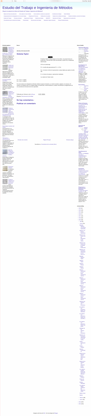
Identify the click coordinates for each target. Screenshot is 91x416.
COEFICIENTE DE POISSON (86, 50)
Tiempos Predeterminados (63, 20)
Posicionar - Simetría (11, 167)
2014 (80, 401)
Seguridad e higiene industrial (49, 20)
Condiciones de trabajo (56, 13)
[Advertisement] (45, 33)
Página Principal (47, 139)
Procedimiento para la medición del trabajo (12, 20)
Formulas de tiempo (18, 18)
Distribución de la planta (45, 16)
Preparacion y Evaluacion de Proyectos (82, 188)
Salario (81, 395)
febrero (81, 397)
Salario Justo (82, 393)
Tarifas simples (82, 346)
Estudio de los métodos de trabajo (59, 16)
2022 (80, 210)
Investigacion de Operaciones (83, 65)
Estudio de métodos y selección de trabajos (77, 16)
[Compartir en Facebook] (43, 94)
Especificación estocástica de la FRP (86, 88)
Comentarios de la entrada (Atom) (49, 144)
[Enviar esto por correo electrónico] (39, 94)
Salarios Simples (82, 376)
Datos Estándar (67, 13)
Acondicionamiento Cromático (6, 80)
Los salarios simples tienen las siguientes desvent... (82, 372)
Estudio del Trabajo (7, 18)
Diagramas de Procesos (33, 16)
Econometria (82, 84)
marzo (81, 223)
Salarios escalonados (82, 350)
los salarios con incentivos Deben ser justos (82, 324)
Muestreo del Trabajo (57, 18)
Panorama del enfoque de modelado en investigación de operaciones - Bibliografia (83, 70)
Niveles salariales (82, 383)
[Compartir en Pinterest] (44, 94)
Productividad (25, 20)
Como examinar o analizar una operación (42, 13)
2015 (80, 219)
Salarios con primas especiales (82, 232)
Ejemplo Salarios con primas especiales (83, 226)
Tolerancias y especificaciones (6, 138)
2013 (80, 403)
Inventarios (81, 168)
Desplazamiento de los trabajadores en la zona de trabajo (15, 16)
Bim (44, 413)
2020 (80, 214)
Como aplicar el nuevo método (25, 13)
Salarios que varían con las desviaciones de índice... (82, 237)
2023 (80, 208)
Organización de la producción (70, 18)
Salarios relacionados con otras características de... (83, 272)
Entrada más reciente (22, 139)
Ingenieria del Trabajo (28, 18)
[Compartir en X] (41, 94)
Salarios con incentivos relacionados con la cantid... (82, 337)
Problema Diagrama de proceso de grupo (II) (11, 181)
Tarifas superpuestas (82, 343)
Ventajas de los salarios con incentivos (82, 331)
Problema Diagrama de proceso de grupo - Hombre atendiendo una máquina (8, 94)
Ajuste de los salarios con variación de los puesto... (82, 364)
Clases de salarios (82, 379)
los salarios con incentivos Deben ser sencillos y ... (82, 316)
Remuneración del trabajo (36, 20)
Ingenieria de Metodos (82, 126)
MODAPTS (48, 18)
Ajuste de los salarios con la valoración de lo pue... (82, 356)
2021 (80, 212)
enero (81, 399)
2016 (80, 217)
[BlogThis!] (40, 94)
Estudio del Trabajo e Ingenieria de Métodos (37, 8)
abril (81, 221)
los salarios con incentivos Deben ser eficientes (82, 309)
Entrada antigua (70, 139)
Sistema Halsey (82, 267)
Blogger (56, 413)
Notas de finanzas (83, 103)
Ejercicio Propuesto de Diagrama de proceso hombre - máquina (8, 152)
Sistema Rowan (82, 264)
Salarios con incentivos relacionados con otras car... (82, 252)
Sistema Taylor (81, 261)
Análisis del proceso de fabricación (10, 66)
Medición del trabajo (39, 18)
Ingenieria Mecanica (83, 47)
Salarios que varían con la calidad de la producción (83, 245)
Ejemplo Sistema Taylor (82, 257)
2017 (80, 215)
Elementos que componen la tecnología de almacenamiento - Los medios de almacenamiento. (83, 172)
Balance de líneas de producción (10, 13)
